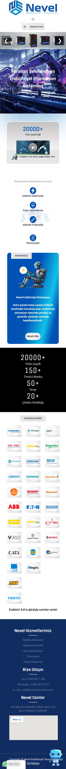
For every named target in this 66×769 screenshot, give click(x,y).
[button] (33, 148)
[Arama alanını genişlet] (24, 26)
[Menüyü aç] (33, 19)
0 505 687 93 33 (39, 684)
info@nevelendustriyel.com (37, 689)
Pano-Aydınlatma (33, 650)
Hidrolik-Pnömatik (33, 645)
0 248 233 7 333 (36, 678)
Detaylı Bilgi (33, 336)
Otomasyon (33, 656)
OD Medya (33, 763)
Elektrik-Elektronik (33, 640)
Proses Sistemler (33, 661)
